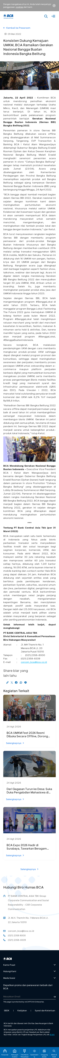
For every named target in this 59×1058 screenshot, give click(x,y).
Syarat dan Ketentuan (45, 1010)
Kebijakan (22, 1010)
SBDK (6, 1010)
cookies (19, 7)
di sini (52, 1034)
